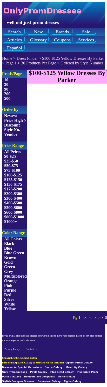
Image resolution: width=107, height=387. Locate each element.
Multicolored (15, 276)
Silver (9, 299)
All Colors (13, 239)
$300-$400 (13, 198)
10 (6, 80)
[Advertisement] (53, 141)
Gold (8, 262)
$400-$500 (13, 203)
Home (7, 58)
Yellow (10, 309)
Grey (8, 271)
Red (7, 295)
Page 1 (11, 63)
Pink (8, 285)
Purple (10, 290)
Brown (10, 257)
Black (9, 243)
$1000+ (10, 221)
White (9, 304)
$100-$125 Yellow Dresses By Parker (73, 58)
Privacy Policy (12, 349)
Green (9, 267)
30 (6, 84)
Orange (10, 281)
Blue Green (14, 253)
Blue (8, 248)
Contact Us (31, 349)
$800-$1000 (14, 217)
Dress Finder (27, 58)
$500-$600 (13, 207)
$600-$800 (13, 212)
